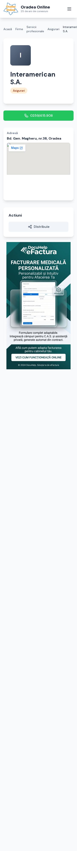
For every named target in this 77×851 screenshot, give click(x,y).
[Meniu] (69, 9)
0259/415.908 (41, 115)
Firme (19, 29)
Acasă (7, 29)
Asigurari (53, 29)
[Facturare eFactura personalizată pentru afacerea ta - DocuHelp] (38, 305)
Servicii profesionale (35, 29)
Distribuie (41, 226)
